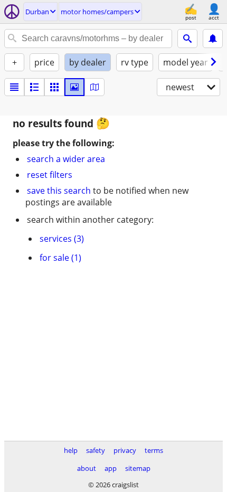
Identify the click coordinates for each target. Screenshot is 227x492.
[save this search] (213, 38)
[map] (94, 87)
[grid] (54, 87)
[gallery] (74, 87)
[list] (14, 87)
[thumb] (34, 87)
